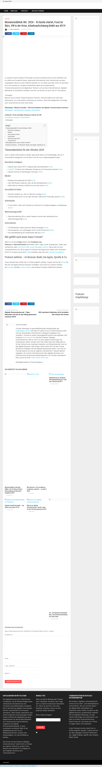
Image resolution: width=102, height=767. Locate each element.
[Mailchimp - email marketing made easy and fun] (36, 732)
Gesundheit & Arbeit (13, 134)
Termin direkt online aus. (40, 357)
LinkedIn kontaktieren (56, 252)
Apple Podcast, (77, 735)
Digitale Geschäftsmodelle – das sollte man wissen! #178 (14, 506)
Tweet (16, 33)
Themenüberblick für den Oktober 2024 (18, 128)
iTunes (63, 262)
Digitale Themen (38, 11)
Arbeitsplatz (11, 136)
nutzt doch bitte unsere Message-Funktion (33, 247)
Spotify (17, 267)
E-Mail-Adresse (10, 666)
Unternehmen (12, 140)
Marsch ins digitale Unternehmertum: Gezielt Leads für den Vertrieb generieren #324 (36, 507)
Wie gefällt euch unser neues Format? (18, 142)
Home (6, 11)
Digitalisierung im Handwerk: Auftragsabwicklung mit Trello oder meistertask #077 (58, 379)
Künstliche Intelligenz (14, 130)
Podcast (24, 11)
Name (7, 658)
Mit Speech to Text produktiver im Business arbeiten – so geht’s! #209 (37, 489)
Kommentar (9, 634)
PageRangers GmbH (23, 331)
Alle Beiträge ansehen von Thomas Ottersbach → (29, 362)
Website (7, 673)
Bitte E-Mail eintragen (44, 715)
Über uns (14, 11)
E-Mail (28, 252)
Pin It (24, 33)
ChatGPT (11, 169)
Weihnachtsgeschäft (14, 138)
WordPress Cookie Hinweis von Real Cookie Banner (18, 766)
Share (9, 33)
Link (50, 167)
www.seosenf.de (29, 337)
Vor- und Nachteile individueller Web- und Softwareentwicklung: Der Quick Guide (58, 614)
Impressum (6, 762)
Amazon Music (26, 267)
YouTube (10, 267)
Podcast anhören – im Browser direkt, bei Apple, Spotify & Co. (25, 145)
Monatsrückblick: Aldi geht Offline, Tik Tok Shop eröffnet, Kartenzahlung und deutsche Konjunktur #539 (13, 490)
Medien (10, 132)
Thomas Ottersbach (14, 29)
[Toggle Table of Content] (43, 125)
